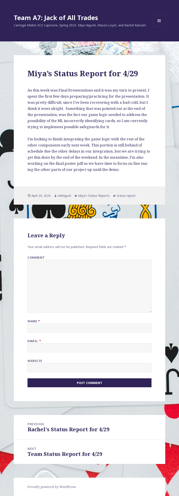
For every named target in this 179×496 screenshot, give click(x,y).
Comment (36, 257)
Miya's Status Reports (94, 196)
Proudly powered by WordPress (52, 487)
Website (35, 361)
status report (126, 196)
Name (34, 321)
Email (34, 341)
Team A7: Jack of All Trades (56, 17)
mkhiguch (64, 196)
